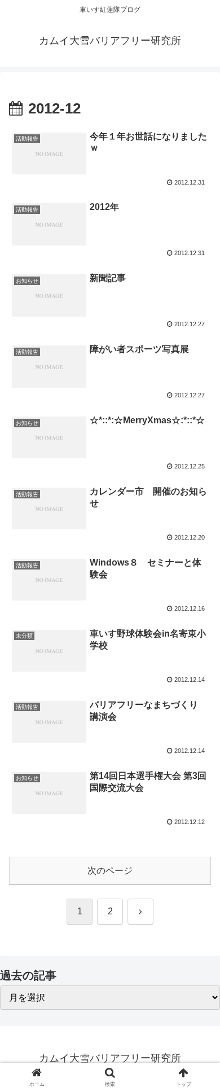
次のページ (110, 870)
